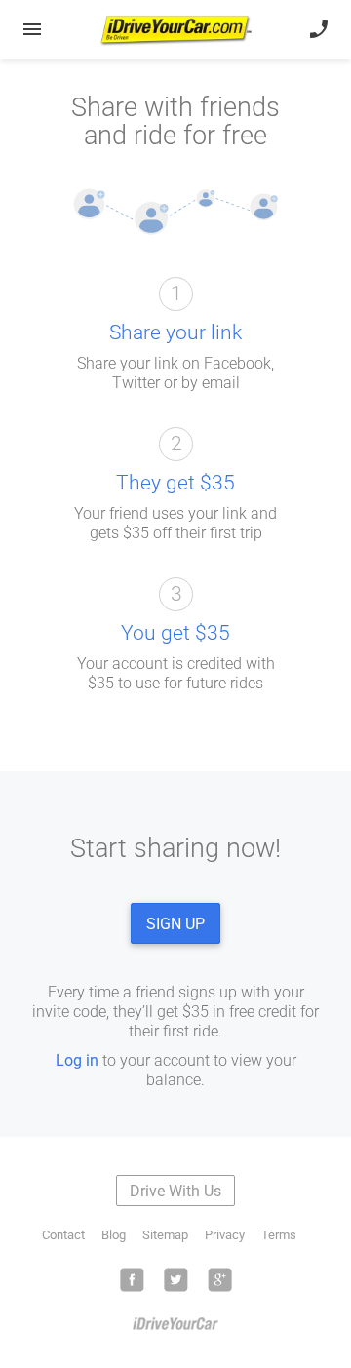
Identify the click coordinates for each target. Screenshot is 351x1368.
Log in (77, 1060)
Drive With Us (175, 1191)
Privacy (225, 1235)
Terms (278, 1235)
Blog (113, 1235)
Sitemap (165, 1235)
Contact (63, 1235)
